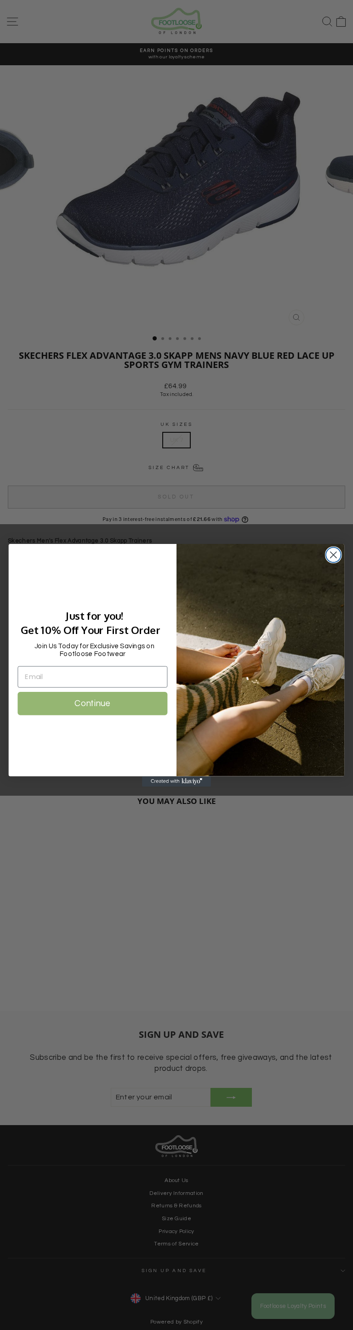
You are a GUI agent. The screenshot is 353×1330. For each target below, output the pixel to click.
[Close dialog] (333, 554)
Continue (92, 703)
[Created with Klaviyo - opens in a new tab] (176, 781)
